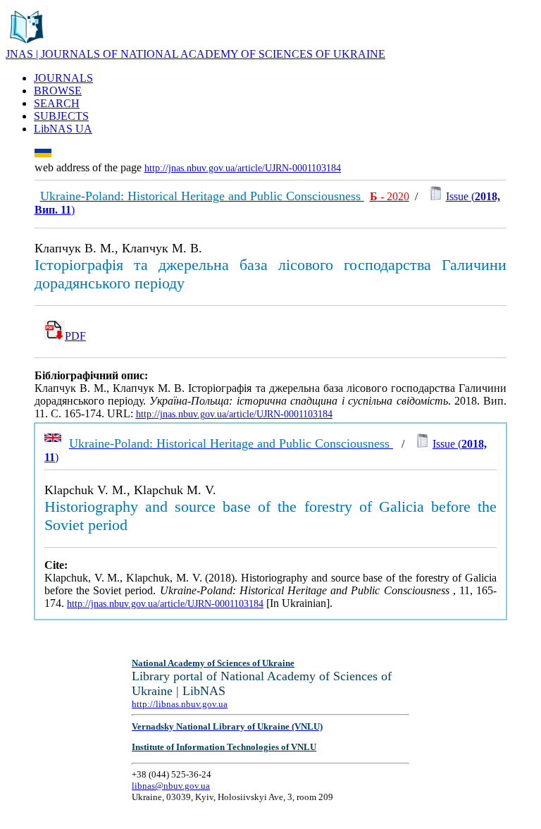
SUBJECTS (61, 116)
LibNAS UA (63, 129)
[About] (27, 44)
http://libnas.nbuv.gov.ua (180, 704)
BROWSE (58, 91)
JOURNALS (63, 78)
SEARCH (57, 103)
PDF (75, 336)
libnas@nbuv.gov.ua (171, 785)
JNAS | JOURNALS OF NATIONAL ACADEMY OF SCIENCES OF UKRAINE (195, 54)
